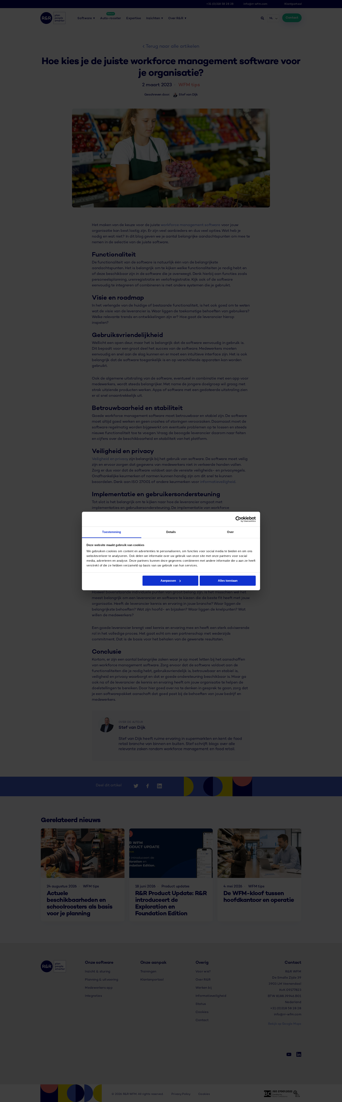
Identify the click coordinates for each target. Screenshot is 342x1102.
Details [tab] (171, 532)
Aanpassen (168, 580)
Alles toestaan (228, 580)
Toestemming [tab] (111, 532)
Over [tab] (230, 532)
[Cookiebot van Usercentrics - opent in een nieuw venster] (238, 519)
